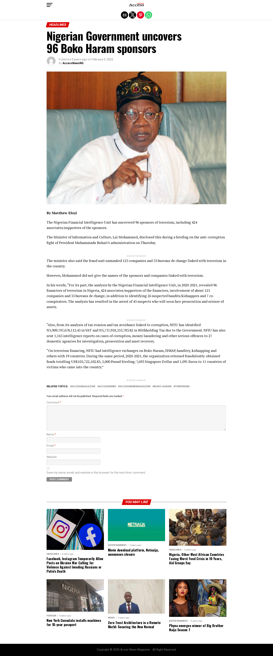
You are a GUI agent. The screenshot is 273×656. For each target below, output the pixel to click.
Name (51, 434)
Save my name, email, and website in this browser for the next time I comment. (96, 472)
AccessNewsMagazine (135, 386)
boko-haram (162, 386)
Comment (54, 402)
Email (51, 445)
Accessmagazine (83, 386)
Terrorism (182, 386)
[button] (50, 5)
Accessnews (107, 386)
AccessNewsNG (73, 63)
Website (52, 457)
